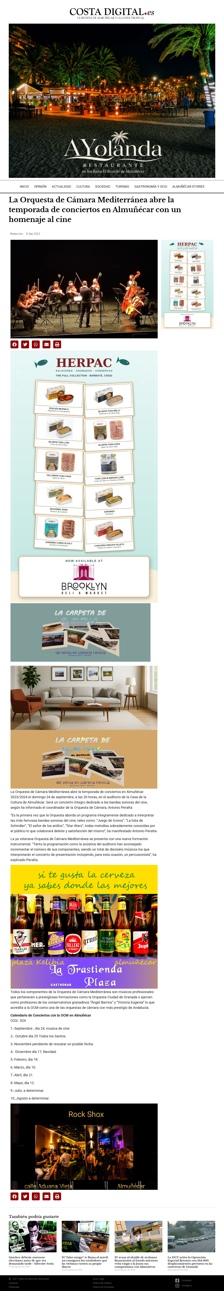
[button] (14, 344)
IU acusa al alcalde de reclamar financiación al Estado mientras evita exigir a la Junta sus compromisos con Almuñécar (136, 1262)
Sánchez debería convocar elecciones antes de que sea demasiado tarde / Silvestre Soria (31, 1260)
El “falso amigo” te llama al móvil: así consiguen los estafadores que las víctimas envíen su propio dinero (85, 1262)
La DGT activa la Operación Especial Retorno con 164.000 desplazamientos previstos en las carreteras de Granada (190, 1262)
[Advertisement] (187, 387)
